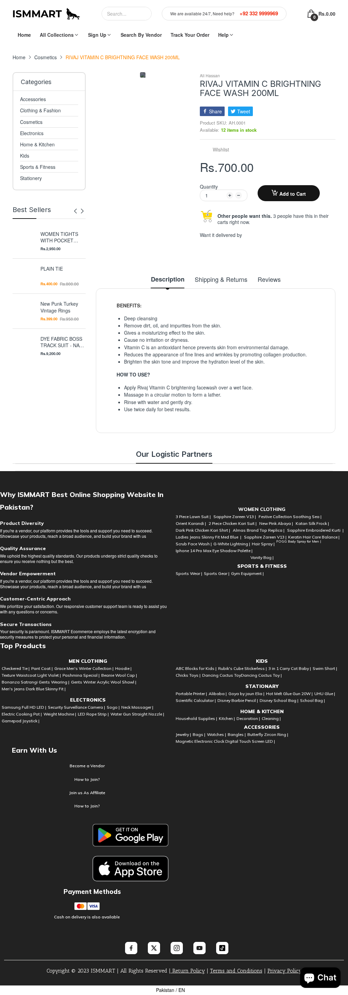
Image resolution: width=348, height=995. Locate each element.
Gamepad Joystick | (20, 720)
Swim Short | (325, 668)
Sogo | (113, 707)
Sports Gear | (216, 573)
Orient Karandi (190, 523)
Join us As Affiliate (87, 792)
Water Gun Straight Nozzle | (137, 714)
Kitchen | (227, 718)
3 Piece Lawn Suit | (194, 516)
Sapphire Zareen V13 (233, 516)
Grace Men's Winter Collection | (84, 668)
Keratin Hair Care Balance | (314, 537)
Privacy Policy (284, 970)
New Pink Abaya (275, 523)
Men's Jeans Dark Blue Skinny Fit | (34, 688)
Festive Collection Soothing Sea (289, 516)
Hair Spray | (263, 543)
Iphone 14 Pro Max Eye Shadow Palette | (214, 550)
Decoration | (248, 718)
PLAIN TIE (51, 269)
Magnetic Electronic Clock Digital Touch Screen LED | (225, 741)
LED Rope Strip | (93, 714)
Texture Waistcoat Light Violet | (31, 675)
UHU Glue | (324, 693)
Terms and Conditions (236, 970)
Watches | (216, 734)
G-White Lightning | (231, 543)
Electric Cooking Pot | (22, 714)
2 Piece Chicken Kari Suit (232, 523)
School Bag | (312, 700)
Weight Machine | (60, 714)
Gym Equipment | (247, 573)
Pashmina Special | (81, 675)
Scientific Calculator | (196, 700)
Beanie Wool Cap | (119, 675)
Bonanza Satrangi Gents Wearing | (35, 682)
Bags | (199, 734)
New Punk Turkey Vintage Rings (59, 307)
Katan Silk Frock (311, 523)
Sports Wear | (189, 573)
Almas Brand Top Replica (257, 530)
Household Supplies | (196, 718)
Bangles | (237, 734)
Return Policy (188, 970)
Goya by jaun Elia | (246, 693)
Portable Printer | (191, 693)
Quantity (209, 186)
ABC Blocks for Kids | (196, 668)
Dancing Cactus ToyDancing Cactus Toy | (242, 675)
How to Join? (87, 779)
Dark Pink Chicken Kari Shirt (202, 530)
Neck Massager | (137, 707)
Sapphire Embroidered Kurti (314, 530)
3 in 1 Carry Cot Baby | (289, 668)
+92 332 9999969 (259, 13)
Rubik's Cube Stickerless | (242, 668)
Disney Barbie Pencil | (238, 700)
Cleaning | (271, 718)
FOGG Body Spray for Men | (298, 541)
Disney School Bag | (279, 700)
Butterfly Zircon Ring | (267, 734)
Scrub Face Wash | (194, 543)
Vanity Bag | (262, 557)
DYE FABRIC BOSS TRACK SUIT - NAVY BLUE (62, 342)
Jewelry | (183, 734)
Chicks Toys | (188, 675)
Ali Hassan (210, 75)
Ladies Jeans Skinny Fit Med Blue (207, 537)
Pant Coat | (42, 668)
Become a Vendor (87, 765)
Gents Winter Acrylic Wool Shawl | (103, 682)
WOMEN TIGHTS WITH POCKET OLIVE (59, 237)
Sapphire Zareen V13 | (265, 537)
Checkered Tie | (16, 668)
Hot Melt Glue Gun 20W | (289, 693)
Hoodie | (123, 668)
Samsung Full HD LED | (24, 707)
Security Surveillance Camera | (76, 707)
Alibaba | (218, 693)
